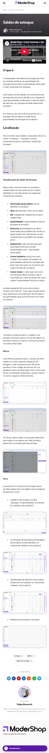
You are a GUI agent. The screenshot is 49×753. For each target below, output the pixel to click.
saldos (30, 656)
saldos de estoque (24, 661)
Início (5, 10)
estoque (18, 656)
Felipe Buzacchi (15, 29)
